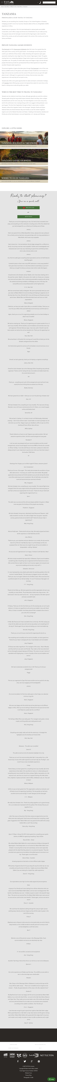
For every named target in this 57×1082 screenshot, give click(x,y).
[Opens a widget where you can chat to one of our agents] (51, 1079)
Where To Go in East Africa (16, 6)
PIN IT (40, 1048)
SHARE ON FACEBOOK (13, 1048)
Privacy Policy (28, 1075)
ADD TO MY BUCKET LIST (40, 1044)
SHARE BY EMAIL (13, 1044)
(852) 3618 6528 (30, 207)
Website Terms (28, 1073)
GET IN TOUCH (28, 216)
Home (2, 6)
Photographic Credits (28, 1077)
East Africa (7, 6)
